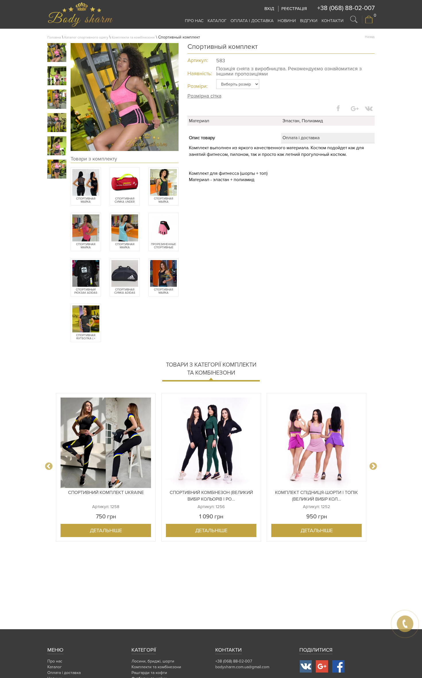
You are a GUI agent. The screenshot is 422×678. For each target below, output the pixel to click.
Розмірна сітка (204, 96)
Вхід (269, 8)
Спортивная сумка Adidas (124, 291)
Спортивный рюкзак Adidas (85, 291)
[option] (105, 467)
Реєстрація (294, 8)
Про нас (194, 20)
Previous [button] (48, 466)
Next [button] (373, 466)
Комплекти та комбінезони (133, 37)
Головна (54, 37)
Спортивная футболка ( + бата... (85, 337)
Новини (287, 20)
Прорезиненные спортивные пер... (163, 246)
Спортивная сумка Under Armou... (125, 200)
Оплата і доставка (252, 20)
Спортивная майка (85, 200)
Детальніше (106, 530)
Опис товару (202, 138)
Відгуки (309, 20)
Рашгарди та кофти (149, 672)
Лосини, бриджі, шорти (152, 661)
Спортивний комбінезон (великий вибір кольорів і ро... (211, 496)
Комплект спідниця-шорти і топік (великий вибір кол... (316, 496)
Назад (370, 37)
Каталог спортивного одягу (86, 37)
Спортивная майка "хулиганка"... (163, 200)
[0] (369, 22)
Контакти (333, 20)
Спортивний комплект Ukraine (106, 492)
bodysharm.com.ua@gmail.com (242, 667)
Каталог (217, 20)
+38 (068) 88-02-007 (346, 8)
